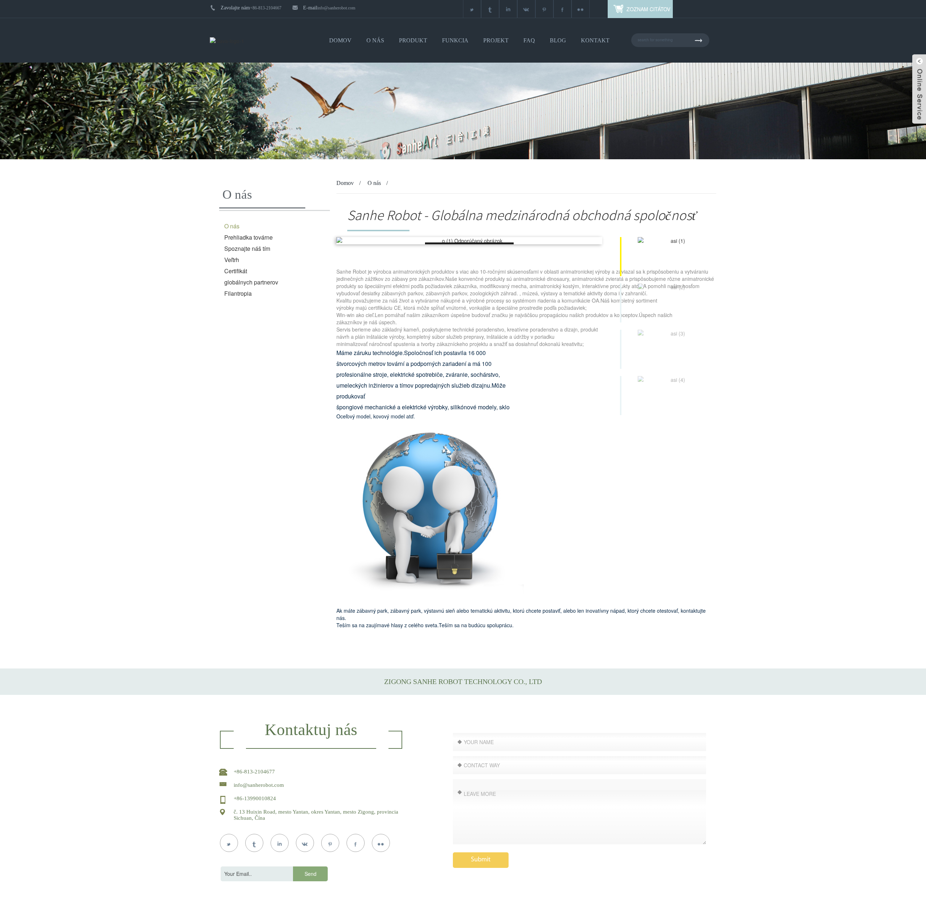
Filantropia (238, 293)
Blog (558, 40)
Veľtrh (231, 260)
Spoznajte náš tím (247, 248)
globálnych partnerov (251, 282)
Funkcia (455, 40)
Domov (340, 40)
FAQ (529, 40)
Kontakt (595, 40)
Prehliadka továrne (248, 237)
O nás (375, 40)
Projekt (496, 40)
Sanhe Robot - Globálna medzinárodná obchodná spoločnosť (522, 215)
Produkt (413, 40)
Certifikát (235, 271)
